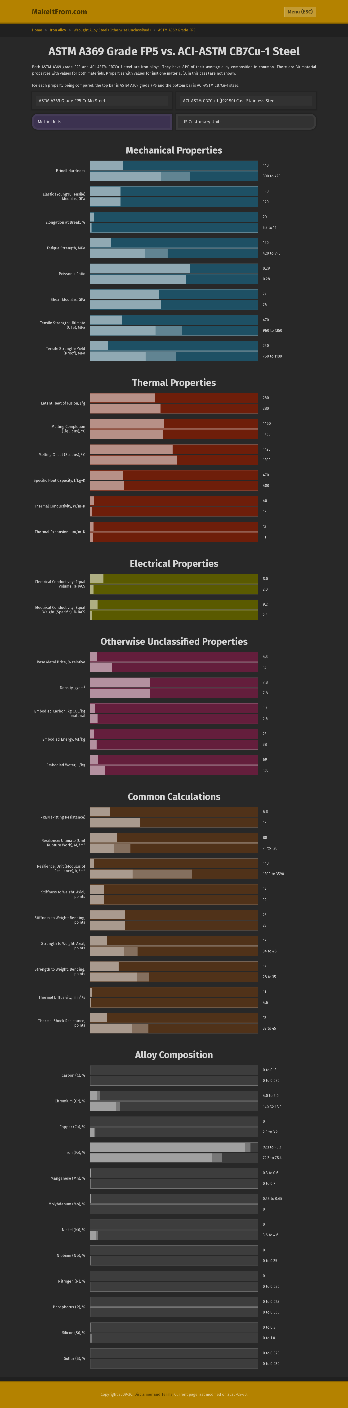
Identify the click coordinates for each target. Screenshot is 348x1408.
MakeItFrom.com (59, 12)
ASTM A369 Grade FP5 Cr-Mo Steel (72, 100)
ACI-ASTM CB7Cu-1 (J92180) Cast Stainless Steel (229, 100)
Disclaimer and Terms (153, 1394)
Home (37, 30)
